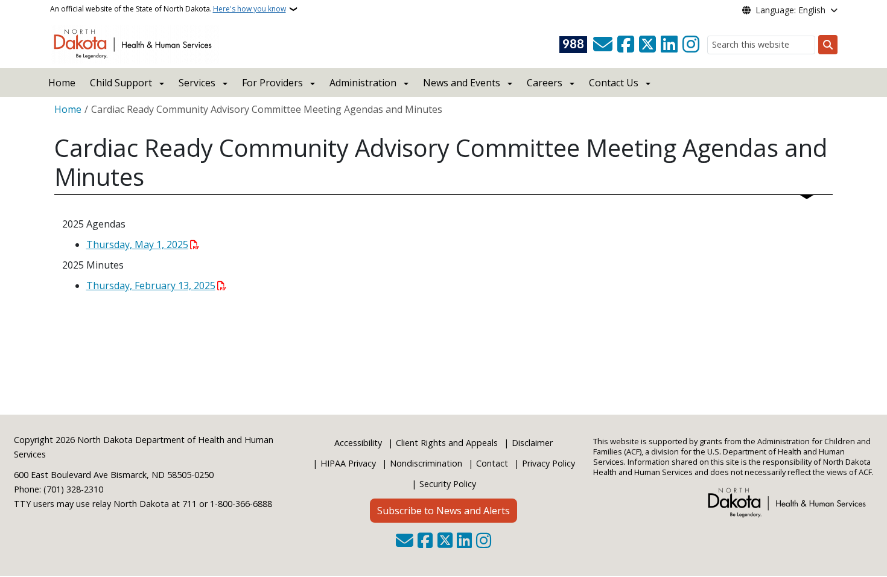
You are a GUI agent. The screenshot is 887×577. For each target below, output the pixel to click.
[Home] (135, 42)
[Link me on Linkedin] (669, 44)
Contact (492, 463)
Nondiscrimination (426, 463)
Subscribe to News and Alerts (443, 510)
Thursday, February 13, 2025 (150, 285)
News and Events (461, 82)
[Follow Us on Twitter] (647, 44)
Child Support (121, 82)
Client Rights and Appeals (447, 442)
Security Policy (447, 483)
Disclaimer (532, 442)
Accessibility (358, 442)
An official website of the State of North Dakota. (168, 9)
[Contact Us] (602, 44)
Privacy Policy (548, 463)
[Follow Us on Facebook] (625, 44)
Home (61, 82)
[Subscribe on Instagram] (690, 44)
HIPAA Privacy (348, 463)
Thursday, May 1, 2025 (137, 244)
